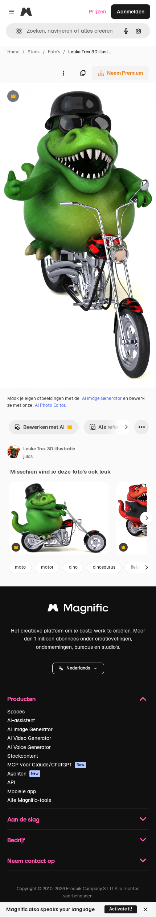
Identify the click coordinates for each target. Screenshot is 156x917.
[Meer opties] (63, 73)
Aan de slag (23, 819)
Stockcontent (22, 756)
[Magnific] (78, 609)
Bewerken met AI (39, 429)
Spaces (16, 711)
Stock (34, 52)
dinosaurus (104, 567)
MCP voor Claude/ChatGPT (46, 764)
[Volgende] (126, 427)
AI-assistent (21, 720)
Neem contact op (31, 860)
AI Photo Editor (50, 405)
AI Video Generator (29, 738)
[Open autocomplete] (16, 31)
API (11, 782)
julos (28, 456)
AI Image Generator (102, 398)
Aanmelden (130, 11)
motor (47, 567)
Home (13, 52)
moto (20, 567)
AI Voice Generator (29, 747)
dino (73, 567)
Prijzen (97, 11)
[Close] (145, 909)
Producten (21, 699)
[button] (78, 668)
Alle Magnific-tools (29, 800)
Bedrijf (16, 840)
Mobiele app (21, 791)
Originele (47, 97)
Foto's (54, 52)
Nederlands (78, 668)
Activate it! (120, 909)
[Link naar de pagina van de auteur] (13, 452)
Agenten (23, 773)
